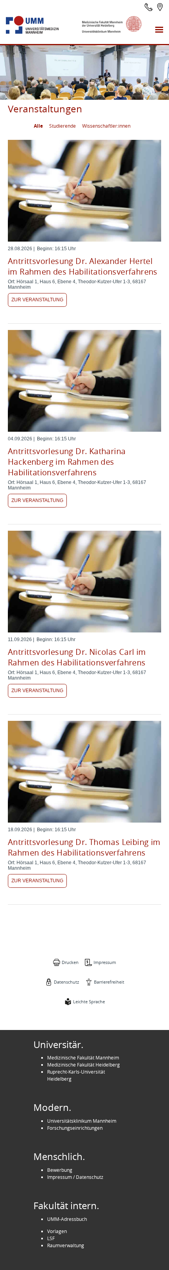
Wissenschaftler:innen (106, 126)
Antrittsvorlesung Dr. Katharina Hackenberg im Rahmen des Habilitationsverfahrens (66, 462)
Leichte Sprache (89, 1001)
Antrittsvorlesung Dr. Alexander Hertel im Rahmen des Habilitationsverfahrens (83, 266)
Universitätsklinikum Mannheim (81, 1121)
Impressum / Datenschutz (75, 1177)
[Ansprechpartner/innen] (148, 7)
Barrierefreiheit (109, 982)
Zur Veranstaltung (37, 299)
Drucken (70, 962)
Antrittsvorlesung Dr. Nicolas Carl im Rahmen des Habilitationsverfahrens (77, 657)
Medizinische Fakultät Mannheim (83, 1057)
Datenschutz (66, 982)
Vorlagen (57, 1231)
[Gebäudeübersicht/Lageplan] (160, 7)
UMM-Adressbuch (67, 1219)
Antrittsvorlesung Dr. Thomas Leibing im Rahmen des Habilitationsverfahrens (84, 847)
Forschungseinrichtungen (75, 1128)
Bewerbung (59, 1170)
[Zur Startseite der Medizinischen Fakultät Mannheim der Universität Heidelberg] (40, 25)
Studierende (62, 126)
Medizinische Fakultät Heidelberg (83, 1064)
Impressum (105, 962)
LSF (51, 1238)
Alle (38, 126)
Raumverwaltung (65, 1245)
